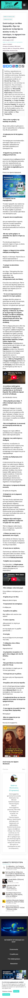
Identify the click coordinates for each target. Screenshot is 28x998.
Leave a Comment (7, 44)
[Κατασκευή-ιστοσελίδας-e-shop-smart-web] (14, 186)
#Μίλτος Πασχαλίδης (14, 48)
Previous (5, 769)
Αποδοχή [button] (16, 991)
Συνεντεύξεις (8, 19)
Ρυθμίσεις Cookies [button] (7, 991)
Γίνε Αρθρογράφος (14, 959)
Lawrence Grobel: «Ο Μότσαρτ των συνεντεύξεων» (13, 887)
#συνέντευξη (13, 50)
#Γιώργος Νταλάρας (8, 46)
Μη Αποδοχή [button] (6, 994)
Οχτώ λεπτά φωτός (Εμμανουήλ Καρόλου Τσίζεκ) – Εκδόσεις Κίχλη (15, 907)
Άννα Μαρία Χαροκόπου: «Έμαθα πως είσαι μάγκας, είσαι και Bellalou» (14, 894)
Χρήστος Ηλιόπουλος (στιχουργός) (12, 42)
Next (23, 769)
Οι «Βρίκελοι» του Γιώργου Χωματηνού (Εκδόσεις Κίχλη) (15, 867)
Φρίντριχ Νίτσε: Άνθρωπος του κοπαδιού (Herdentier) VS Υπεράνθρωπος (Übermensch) (15, 873)
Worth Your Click (9, 16)
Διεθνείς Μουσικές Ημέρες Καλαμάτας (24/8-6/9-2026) (15, 901)
